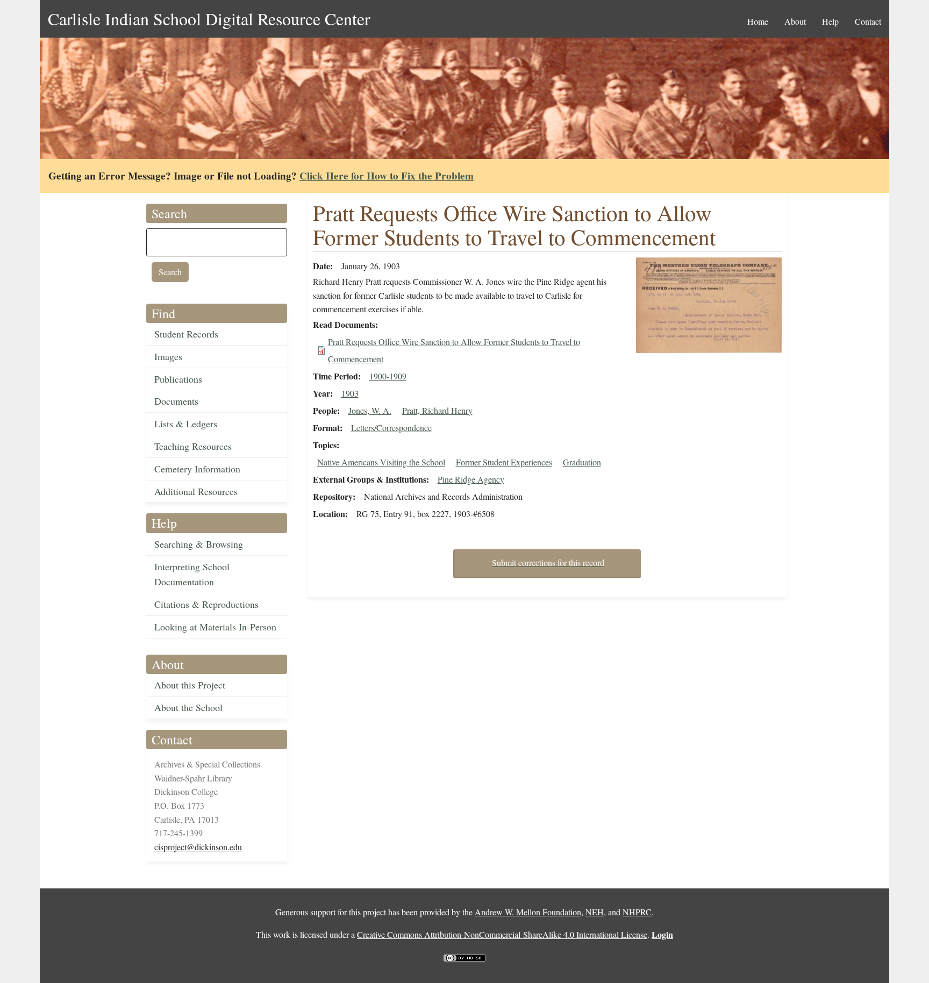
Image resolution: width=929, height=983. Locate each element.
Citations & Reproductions (206, 604)
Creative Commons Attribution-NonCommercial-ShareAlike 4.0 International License (502, 934)
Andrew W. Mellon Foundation (528, 911)
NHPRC (637, 911)
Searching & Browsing (198, 543)
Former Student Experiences (504, 462)
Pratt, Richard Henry (437, 410)
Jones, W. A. (369, 410)
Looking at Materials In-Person (215, 626)
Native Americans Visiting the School (381, 462)
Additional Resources (196, 491)
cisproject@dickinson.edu (198, 846)
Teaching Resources (193, 446)
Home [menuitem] (757, 21)
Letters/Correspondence (391, 427)
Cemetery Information (197, 468)
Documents (176, 400)
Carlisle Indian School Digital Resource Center (209, 18)
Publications (178, 378)
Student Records (186, 333)
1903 (350, 393)
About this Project (189, 684)
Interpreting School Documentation (192, 574)
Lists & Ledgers (185, 423)
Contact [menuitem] (868, 21)
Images (168, 356)
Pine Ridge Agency (471, 479)
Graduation (582, 462)
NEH (594, 911)
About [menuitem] (795, 21)
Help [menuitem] (830, 21)
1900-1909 (387, 376)
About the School (188, 707)
